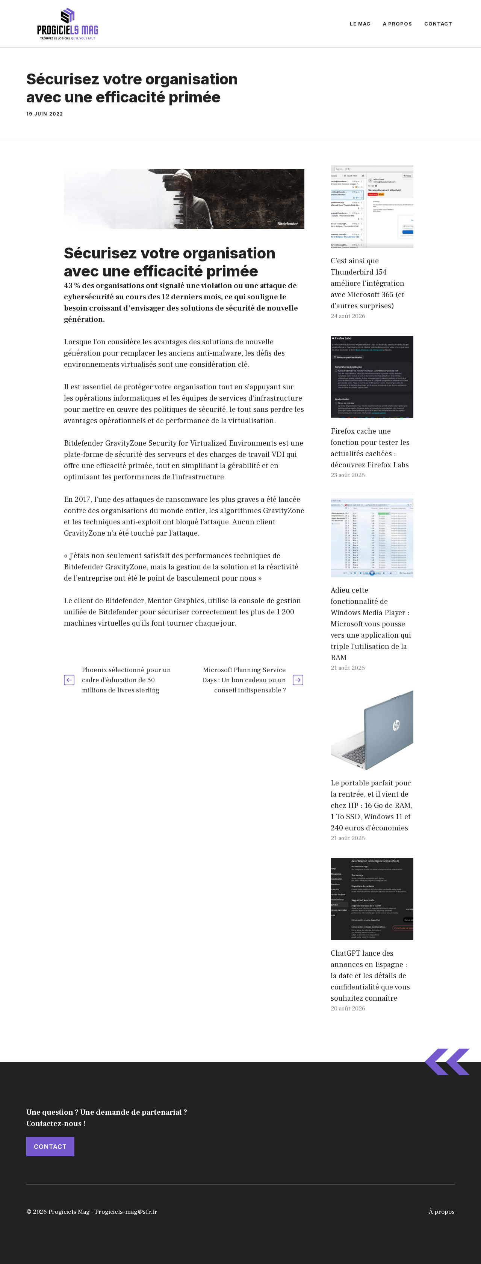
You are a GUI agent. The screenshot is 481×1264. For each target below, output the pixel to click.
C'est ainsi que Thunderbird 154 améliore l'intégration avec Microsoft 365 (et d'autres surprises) (367, 283)
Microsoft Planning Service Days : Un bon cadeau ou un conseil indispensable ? (244, 680)
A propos (397, 24)
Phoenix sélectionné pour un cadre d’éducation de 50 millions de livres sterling (126, 680)
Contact (438, 24)
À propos (442, 1212)
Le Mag (360, 24)
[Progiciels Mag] (67, 23)
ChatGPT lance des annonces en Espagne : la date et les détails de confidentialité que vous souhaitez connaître (370, 976)
